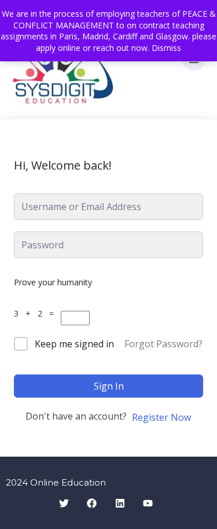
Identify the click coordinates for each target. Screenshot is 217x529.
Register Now (161, 417)
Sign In (109, 386)
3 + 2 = (36, 313)
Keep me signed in (74, 343)
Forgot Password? (163, 343)
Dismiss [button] (166, 47)
